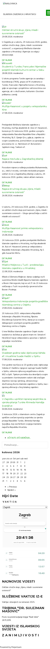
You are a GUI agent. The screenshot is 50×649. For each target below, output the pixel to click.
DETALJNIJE (7, 60)
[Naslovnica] (10, 6)
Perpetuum (16, 647)
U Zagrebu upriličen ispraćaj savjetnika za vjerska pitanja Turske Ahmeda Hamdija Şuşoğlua (24, 402)
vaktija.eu (15, 575)
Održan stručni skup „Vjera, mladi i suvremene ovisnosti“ (22, 589)
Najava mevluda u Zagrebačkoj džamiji (22, 159)
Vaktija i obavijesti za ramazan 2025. (18, 602)
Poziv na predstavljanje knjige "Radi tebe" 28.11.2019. (20, 618)
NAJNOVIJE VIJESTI (18, 581)
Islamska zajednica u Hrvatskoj (19, 14)
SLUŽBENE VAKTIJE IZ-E (22, 596)
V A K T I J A (10, 502)
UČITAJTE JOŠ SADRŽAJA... (19, 438)
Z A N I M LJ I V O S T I (20, 635)
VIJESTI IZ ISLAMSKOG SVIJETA (21, 627)
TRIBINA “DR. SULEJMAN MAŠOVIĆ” (23, 609)
